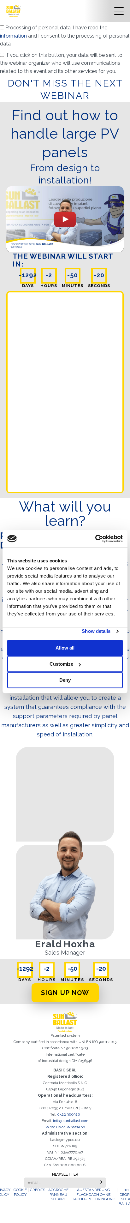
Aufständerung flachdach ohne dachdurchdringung (93, 1194)
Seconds (99, 286)
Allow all (65, 647)
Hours (48, 286)
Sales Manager (65, 953)
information (14, 36)
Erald (48, 944)
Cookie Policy (20, 1192)
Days (28, 286)
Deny (65, 680)
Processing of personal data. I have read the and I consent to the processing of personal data (64, 36)
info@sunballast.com (70, 1120)
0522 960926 (68, 1114)
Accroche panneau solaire (58, 1194)
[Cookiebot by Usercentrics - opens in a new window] (95, 539)
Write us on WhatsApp (65, 1127)
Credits (37, 1190)
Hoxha (79, 944)
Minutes (72, 286)
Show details (96, 631)
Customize (61, 664)
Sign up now (65, 993)
